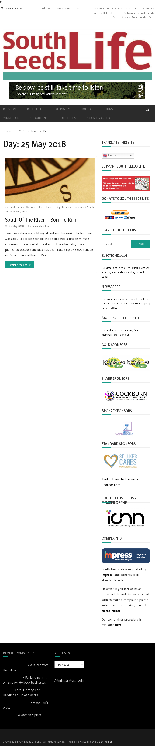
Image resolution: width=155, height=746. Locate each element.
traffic (25, 211)
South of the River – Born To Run (40, 219)
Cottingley (61, 109)
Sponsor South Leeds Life (136, 17)
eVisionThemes (103, 741)
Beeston (9, 109)
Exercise (51, 207)
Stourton (38, 118)
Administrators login (69, 680)
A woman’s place (30, 715)
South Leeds (66, 118)
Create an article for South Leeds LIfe (115, 8)
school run (78, 207)
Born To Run (36, 207)
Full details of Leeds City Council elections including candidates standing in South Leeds (126, 272)
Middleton (11, 118)
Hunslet (111, 109)
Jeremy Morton (40, 226)
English (112, 155)
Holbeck (87, 109)
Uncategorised (98, 118)
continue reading (17, 264)
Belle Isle (34, 109)
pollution (64, 207)
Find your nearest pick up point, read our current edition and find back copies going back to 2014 (126, 303)
